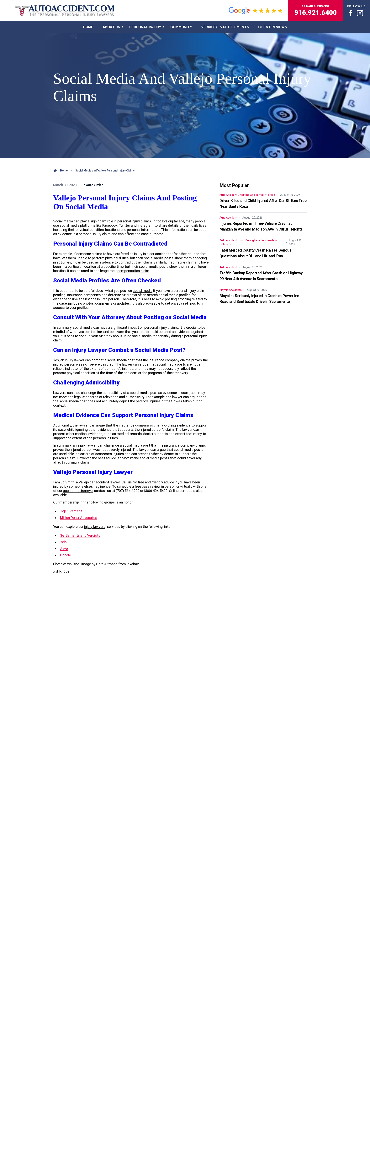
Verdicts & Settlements (225, 27)
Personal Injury (145, 27)
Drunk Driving (246, 240)
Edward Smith (92, 185)
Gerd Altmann (107, 564)
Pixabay (133, 564)
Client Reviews (272, 27)
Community (181, 27)
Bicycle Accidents (230, 290)
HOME (88, 27)
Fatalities (269, 195)
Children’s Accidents (250, 195)
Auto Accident (228, 195)
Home (64, 170)
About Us (111, 27)
